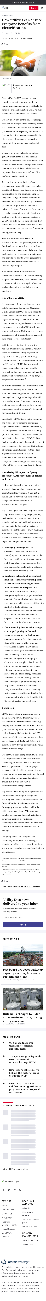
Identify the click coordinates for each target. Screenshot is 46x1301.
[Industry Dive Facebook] (9, 1190)
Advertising (27, 1208)
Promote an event (30, 1226)
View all (6, 1169)
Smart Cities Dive (30, 1240)
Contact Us (7, 1213)
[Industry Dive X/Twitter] (14, 1190)
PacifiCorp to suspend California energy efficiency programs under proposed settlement (25, 1088)
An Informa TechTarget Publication (23, 2)
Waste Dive (27, 1244)
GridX (17, 88)
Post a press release (20, 1169)
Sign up (34, 8)
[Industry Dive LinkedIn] (4, 1190)
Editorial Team (8, 1209)
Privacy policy (8, 1288)
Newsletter (7, 1217)
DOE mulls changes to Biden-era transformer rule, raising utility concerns (22, 1017)
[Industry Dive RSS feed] (20, 1190)
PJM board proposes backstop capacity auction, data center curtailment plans (23, 973)
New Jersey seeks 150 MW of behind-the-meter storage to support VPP (25, 1072)
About (4, 1205)
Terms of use (21, 1288)
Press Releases (8, 1229)
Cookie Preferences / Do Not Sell (24, 1291)
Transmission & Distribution (26, 886)
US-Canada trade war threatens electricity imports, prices (21, 1045)
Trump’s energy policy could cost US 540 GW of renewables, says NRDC (25, 1059)
